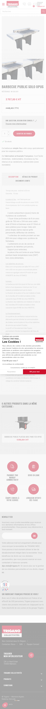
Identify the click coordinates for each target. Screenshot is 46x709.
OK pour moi (34, 372)
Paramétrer (11, 372)
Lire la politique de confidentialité (13, 364)
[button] (5, 705)
